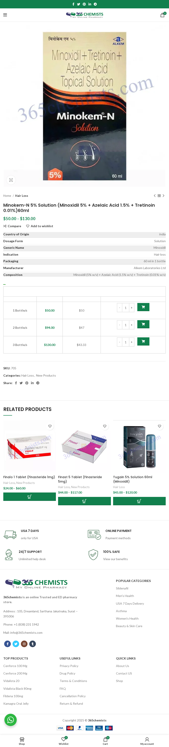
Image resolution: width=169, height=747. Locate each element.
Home (7, 195)
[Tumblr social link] (32, 644)
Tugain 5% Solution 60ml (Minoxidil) (132, 479)
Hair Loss (21, 195)
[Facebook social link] (73, 4)
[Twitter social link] (78, 4)
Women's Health (127, 618)
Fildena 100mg (13, 696)
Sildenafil (122, 588)
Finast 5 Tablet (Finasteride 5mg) (80, 479)
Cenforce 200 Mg (15, 673)
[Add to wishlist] (50, 426)
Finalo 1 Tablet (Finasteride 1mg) (29, 477)
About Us (122, 666)
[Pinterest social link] (84, 4)
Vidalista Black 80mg (17, 688)
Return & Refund (71, 703)
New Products (46, 375)
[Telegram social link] (95, 4)
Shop (119, 681)
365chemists (12, 597)
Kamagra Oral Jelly (16, 703)
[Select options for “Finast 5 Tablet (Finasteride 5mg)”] (84, 501)
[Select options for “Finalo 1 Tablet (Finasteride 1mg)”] (29, 496)
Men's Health (125, 596)
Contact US (124, 673)
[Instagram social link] (24, 644)
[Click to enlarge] (11, 180)
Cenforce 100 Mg (15, 666)
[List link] (42, 614)
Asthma (121, 611)
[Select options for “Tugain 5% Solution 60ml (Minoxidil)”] (139, 501)
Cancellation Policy (73, 696)
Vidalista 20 (11, 681)
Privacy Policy (69, 666)
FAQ (63, 688)
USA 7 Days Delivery (130, 603)
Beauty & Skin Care (129, 626)
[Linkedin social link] (89, 4)
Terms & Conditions (73, 681)
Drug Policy (67, 673)
